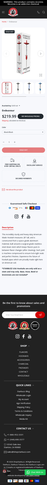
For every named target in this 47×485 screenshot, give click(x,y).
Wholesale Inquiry (23, 415)
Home (4, 22)
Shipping (5, 121)
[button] (41, 54)
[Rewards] (6, 471)
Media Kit (23, 419)
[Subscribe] (40, 315)
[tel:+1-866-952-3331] (38, 12)
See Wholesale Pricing (31, 116)
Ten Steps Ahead (32, 475)
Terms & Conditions (24, 411)
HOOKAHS (23, 356)
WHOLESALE (23, 375)
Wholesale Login (23, 395)
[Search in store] (43, 12)
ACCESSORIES (23, 360)
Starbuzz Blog (23, 391)
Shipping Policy (23, 407)
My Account (23, 399)
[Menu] (3, 12)
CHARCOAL (23, 363)
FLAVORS (23, 352)
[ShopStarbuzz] (13, 12)
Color (4, 127)
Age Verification (23, 403)
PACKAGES (23, 367)
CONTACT (23, 371)
